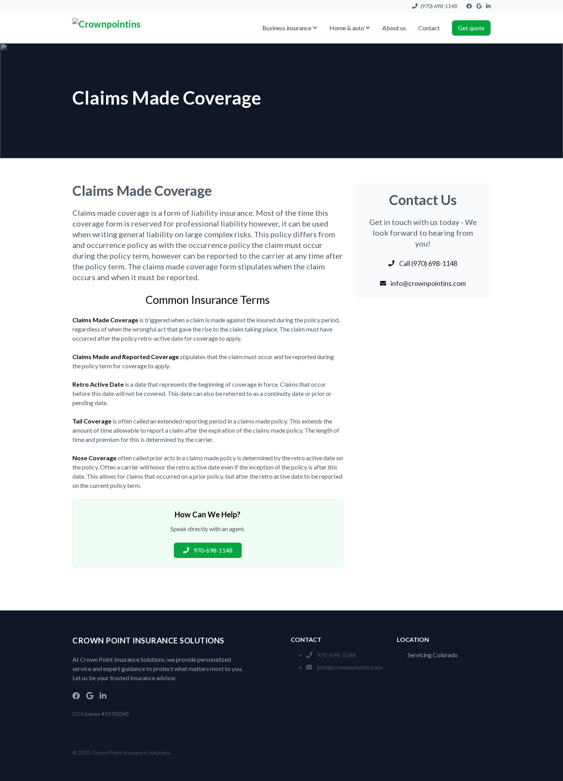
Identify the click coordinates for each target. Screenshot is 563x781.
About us (394, 27)
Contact (429, 27)
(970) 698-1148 (439, 6)
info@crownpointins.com (350, 667)
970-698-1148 (336, 654)
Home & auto (346, 27)
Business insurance (286, 27)
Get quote (471, 27)
